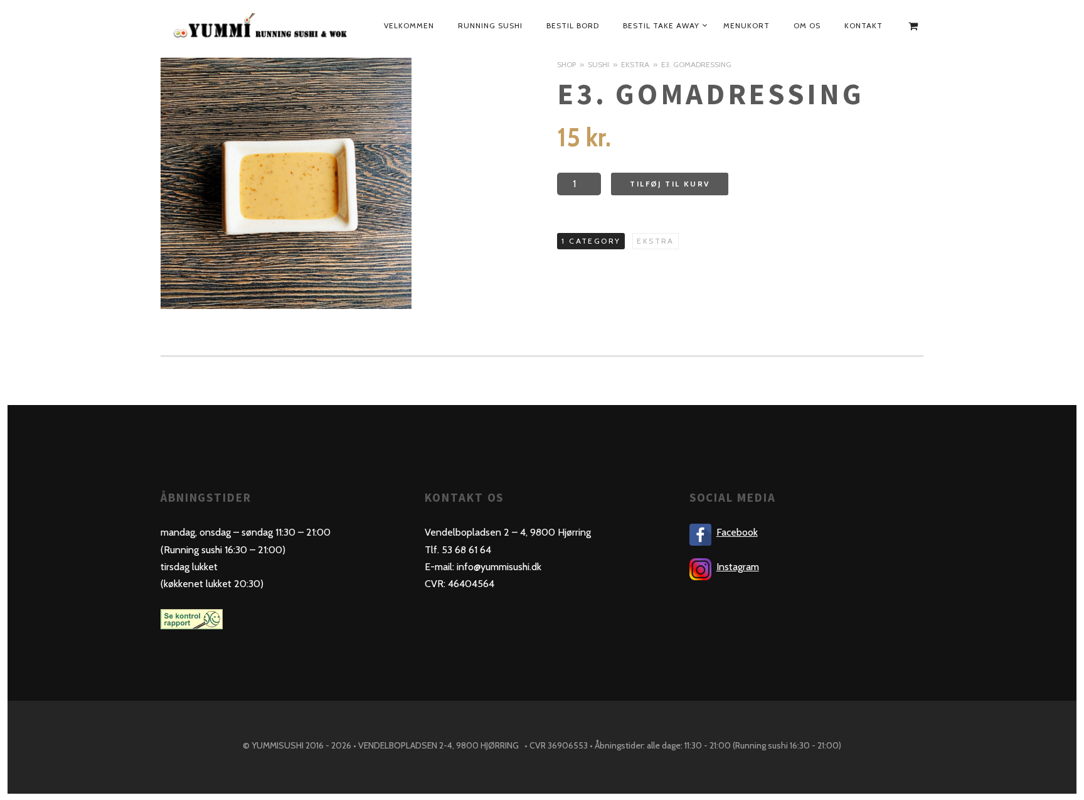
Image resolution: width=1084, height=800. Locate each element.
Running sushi (490, 25)
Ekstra (635, 64)
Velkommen (409, 25)
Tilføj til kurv (669, 183)
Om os (807, 25)
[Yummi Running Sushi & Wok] (262, 25)
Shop (566, 64)
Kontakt (863, 25)
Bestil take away (661, 25)
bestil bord (572, 25)
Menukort (746, 25)
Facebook (737, 532)
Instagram (737, 567)
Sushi (598, 64)
